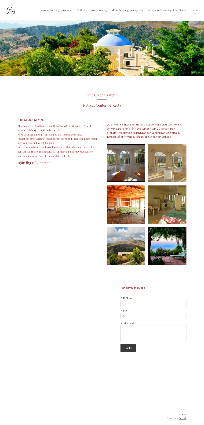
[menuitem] (57, 10)
